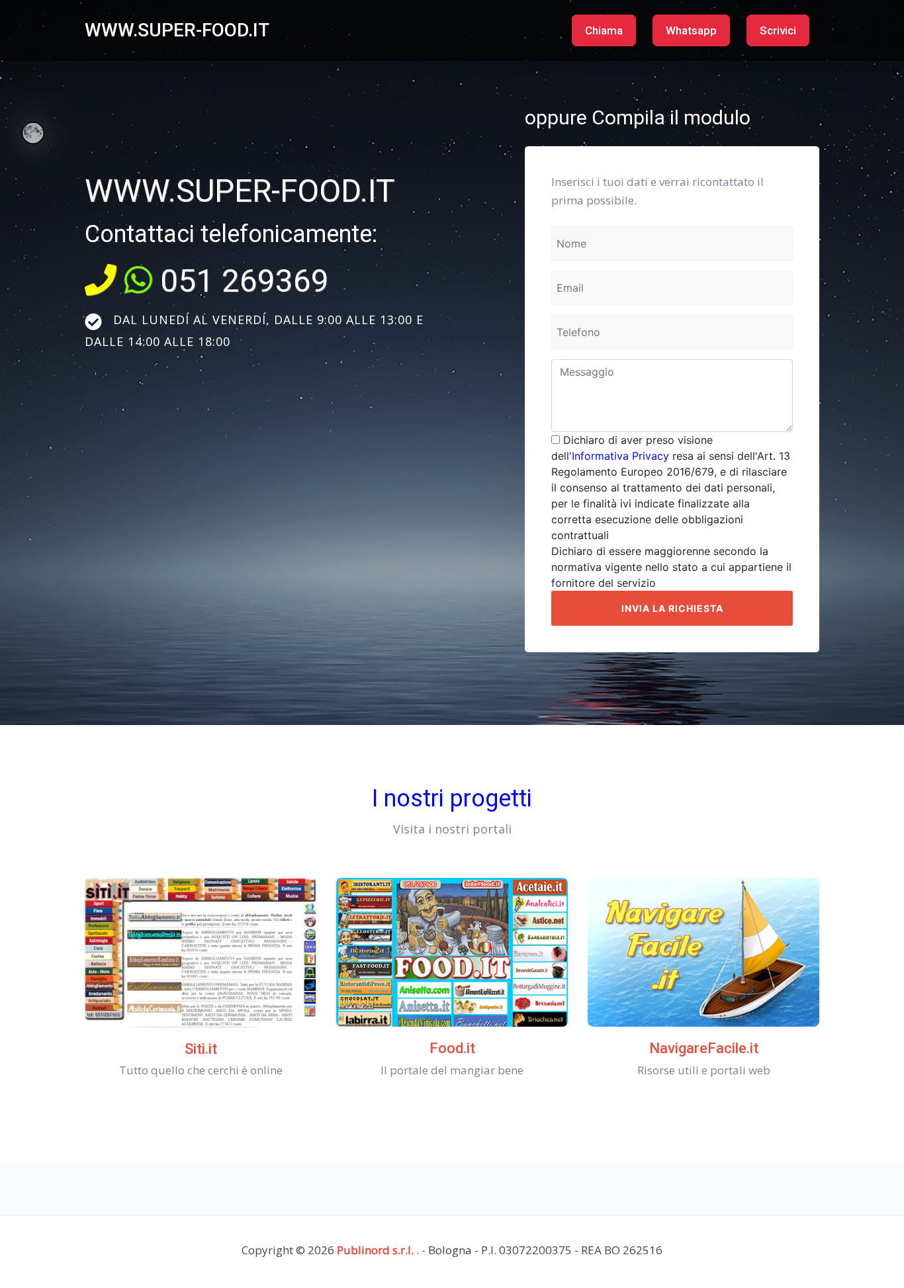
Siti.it (201, 1049)
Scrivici (778, 30)
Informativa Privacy (620, 455)
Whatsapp (691, 30)
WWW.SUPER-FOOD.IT (177, 30)
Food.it (452, 1048)
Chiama (604, 30)
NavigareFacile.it (703, 1048)
